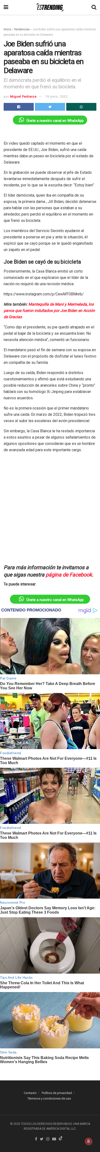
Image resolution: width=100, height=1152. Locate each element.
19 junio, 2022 (56, 96)
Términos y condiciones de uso (49, 1098)
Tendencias (22, 29)
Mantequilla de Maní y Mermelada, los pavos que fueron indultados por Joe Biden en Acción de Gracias (49, 310)
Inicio (7, 29)
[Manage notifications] (88, 1141)
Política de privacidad (57, 1093)
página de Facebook (69, 575)
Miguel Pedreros (23, 96)
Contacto (30, 1093)
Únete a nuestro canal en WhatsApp (55, 120)
